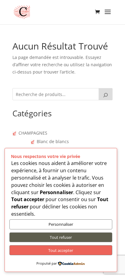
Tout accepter (60, 250)
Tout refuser (61, 237)
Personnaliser (61, 224)
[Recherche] (106, 94)
